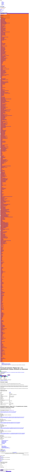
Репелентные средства (3, 110)
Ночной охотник (2, 346)
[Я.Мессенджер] (0, 376)
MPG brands (1, 289)
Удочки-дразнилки (2, 121)
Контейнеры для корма (3, 22)
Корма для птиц (2, 135)
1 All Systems (2, 245)
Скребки (1, 190)
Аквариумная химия (3, 202)
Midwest (1, 286)
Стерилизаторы (2, 200)
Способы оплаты (4, 441)
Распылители (2, 189)
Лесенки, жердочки (2, 142)
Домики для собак (2, 33)
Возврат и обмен (4, 442)
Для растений (2, 203)
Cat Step (1, 256)
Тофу (1, 96)
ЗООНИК (1, 335)
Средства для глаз (2, 234)
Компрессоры (2, 197)
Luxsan (1, 285)
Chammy (1, 258)
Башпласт (1, 323)
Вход (1, 9)
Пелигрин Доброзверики (3, 347)
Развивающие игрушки (3, 54)
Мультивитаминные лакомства (4, 82)
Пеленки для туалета (3, 26)
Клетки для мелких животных (4, 223)
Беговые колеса (2, 218)
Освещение (1, 195)
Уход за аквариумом (3, 175)
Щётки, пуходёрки (2, 243)
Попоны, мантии (2, 44)
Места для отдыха (2, 32)
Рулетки (1, 63)
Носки (1, 41)
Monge (1, 288)
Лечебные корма (2, 83)
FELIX (1, 265)
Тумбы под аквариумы (3, 201)
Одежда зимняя (2, 38)
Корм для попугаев (2, 136)
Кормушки (1, 139)
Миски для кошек (2, 97)
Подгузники (1, 27)
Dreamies (1, 263)
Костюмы (1, 46)
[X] (4, 376)
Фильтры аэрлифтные (3, 206)
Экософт (1, 360)
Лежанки (1, 220)
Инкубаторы (2, 228)
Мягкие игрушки (2, 50)
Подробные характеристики (4, 380)
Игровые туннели (2, 132)
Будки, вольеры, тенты (3, 75)
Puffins (1, 301)
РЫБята (1, 353)
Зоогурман (1, 334)
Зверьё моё (1, 331)
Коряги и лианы (2, 170)
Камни (1, 164)
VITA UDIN (1, 316)
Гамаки (1, 35)
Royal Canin (1, 305)
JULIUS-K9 (1, 279)
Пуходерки (1, 244)
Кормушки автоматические (3, 198)
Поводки (1, 62)
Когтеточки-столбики (3, 123)
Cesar (1, 257)
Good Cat (1, 270)
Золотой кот (1, 333)
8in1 (0, 246)
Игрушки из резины (2, 49)
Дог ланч (1, 330)
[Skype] (7, 376)
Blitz (0, 254)
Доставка (3, 2)
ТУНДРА (1, 356)
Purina (1, 302)
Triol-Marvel (1, 313)
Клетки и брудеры (2, 229)
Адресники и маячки (3, 127)
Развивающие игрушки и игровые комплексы (6, 115)
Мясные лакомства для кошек (4, 81)
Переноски (1, 221)
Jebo (1, 277)
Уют (0, 357)
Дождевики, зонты (2, 47)
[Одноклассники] (2, 376)
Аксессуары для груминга (3, 231)
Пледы (1, 36)
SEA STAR (1, 306)
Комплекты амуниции (3, 60)
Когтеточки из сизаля (3, 125)
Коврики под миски (2, 98)
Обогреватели (2, 163)
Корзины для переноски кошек (4, 92)
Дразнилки (1, 113)
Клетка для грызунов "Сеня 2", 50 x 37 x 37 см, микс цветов (8, 412)
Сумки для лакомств (3, 24)
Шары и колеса (2, 217)
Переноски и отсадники (3, 159)
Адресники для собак (3, 59)
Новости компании (4, 446)
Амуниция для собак (3, 58)
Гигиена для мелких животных (4, 224)
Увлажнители (2, 167)
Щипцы (1, 193)
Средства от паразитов (3, 232)
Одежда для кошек (2, 133)
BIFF (1, 252)
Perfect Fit (1, 296)
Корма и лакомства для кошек (4, 79)
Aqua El (1, 249)
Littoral (1, 284)
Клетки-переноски (2, 91)
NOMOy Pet (1, 293)
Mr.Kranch (1, 291)
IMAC (1, 276)
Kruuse (1, 281)
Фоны (1, 186)
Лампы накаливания (3, 160)
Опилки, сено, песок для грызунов (4, 214)
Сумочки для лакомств (3, 72)
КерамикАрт (1, 339)
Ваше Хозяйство (2, 325)
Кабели (1, 165)
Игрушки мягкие (2, 118)
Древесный (1, 95)
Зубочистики (2, 337)
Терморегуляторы (2, 166)
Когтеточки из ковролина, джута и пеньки (5, 126)
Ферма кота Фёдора (2, 358)
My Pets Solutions (2, 292)
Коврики (1, 85)
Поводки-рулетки (2, 66)
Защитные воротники (3, 108)
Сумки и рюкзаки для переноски (4, 74)
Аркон (1, 322)
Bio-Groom (1, 253)
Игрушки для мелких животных (4, 222)
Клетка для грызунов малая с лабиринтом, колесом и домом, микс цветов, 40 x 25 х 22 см (12, 417)
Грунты (1, 152)
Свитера (1, 42)
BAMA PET (1, 251)
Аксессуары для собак (3, 67)
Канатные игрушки (2, 52)
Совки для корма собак (3, 23)
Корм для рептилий (2, 151)
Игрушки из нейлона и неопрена (4, 55)
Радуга (1, 352)
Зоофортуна (2, 336)
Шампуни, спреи (2, 29)
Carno (1, 255)
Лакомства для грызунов (3, 210)
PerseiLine (1, 297)
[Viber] (5, 376)
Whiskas (1, 318)
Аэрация (1, 194)
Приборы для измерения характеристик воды (6, 196)
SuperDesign (2, 309)
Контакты (3, 4)
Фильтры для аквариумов (3, 205)
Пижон (10, 392)
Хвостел (1, 359)
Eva (0, 264)
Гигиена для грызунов (3, 213)
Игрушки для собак (2, 48)
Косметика (1, 233)
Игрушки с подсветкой (3, 51)
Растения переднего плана (3, 179)
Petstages (1, 298)
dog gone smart (2, 262)
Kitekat (1, 280)
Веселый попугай (2, 326)
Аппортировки (2, 57)
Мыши (1, 120)
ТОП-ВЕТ (1, 355)
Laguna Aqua (2, 282)
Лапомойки (1, 31)
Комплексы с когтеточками (3, 124)
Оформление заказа (8, 471)
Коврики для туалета (3, 106)
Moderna (1, 287)
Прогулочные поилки (3, 21)
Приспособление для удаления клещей (5, 109)
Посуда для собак (2, 19)
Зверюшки (1, 332)
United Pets (1, 314)
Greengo (1, 273)
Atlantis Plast (2, 250)
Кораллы (1, 184)
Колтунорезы (2, 239)
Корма (1, 80)
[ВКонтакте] (1, 376)
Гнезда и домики (2, 145)
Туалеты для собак (2, 25)
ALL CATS (1, 247)
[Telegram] (3, 376)
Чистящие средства (2, 30)
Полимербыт (2, 350)
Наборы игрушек (2, 53)
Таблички (1, 68)
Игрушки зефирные (2, 117)
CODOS (1, 259)
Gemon (1, 269)
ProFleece (1, 300)
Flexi (1, 266)
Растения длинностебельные (4, 178)
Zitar (0, 319)
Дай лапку (1, 327)
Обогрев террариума (3, 162)
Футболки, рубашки (2, 43)
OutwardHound (2, 295)
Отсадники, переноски (3, 188)
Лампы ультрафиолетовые (3, 161)
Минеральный (2, 93)
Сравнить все (11, 410)
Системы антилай (2, 71)
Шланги (1, 192)
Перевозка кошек (2, 89)
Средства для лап (2, 235)
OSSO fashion (2, 294)
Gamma (1, 268)
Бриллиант (1, 324)
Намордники (2, 61)
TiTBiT (1, 311)
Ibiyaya (1, 275)
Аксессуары (1, 156)
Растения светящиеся (3, 180)
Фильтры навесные (2, 208)
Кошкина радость (2, 341)
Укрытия (1, 154)
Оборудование (2, 155)
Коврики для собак (2, 34)
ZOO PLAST (1, 320)
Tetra (1, 310)
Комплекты (1, 129)
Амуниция (1, 69)
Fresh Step (1, 267)
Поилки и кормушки (2, 227)
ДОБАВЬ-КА (2, 329)
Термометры (2, 191)
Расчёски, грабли (2, 242)
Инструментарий (2, 172)
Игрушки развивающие (3, 119)
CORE (1, 260)
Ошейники (1, 128)
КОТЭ (1, 340)
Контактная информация (5, 440)
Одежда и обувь (2, 37)
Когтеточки (1, 122)
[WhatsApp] (6, 376)
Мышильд (1, 344)
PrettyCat (1, 299)
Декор (1, 168)
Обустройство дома (2, 130)
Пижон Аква (1, 349)
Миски (1, 140)
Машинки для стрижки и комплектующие (5, 240)
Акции (2, 1)
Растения (1, 169)
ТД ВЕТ (1, 354)
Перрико (1, 348)
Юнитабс (1, 361)
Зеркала (1, 143)
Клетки (1, 76)
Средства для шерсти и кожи (4, 237)
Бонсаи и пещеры (2, 176)
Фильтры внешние (2, 207)
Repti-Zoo (1, 304)
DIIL (0, 261)
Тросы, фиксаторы (2, 65)
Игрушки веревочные (3, 56)
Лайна (1, 342)
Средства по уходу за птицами (4, 146)
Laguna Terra (2, 283)
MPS (1, 290)
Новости (3, 3)
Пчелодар (1, 351)
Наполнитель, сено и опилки (4, 225)
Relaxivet (1, 303)
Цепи (1, 64)
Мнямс (1, 343)
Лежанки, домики (2, 219)
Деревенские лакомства (3, 328)
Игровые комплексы (3, 131)
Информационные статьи (5, 447)
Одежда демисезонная (3, 39)
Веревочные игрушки (3, 141)
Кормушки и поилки (2, 99)
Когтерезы (1, 238)
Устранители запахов (3, 28)
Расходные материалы (3, 199)
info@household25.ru (3, 450)
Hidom (1, 274)
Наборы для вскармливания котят (4, 101)
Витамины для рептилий (3, 150)
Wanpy (1, 317)
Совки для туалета (2, 104)
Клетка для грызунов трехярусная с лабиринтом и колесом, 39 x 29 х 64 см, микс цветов (11, 428)
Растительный (2, 94)
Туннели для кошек (2, 87)
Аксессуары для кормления (4, 138)
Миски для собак (2, 20)
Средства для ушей (2, 236)
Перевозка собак (2, 73)
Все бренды (3, 443)
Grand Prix (1, 272)
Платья (1, 45)
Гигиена (1, 103)
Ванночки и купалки (2, 147)
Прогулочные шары (2, 212)
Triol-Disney (1, 312)
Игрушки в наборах (2, 116)
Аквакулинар (2, 321)
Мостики (1, 153)
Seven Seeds (2, 307)
